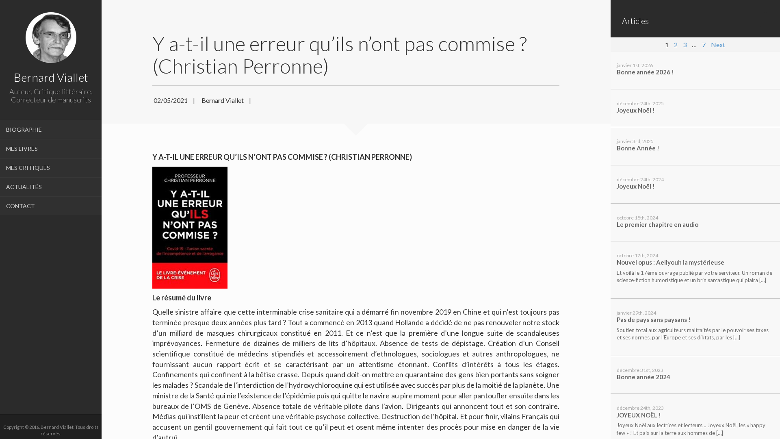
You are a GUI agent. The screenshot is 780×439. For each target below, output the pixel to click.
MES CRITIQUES (28, 167)
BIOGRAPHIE (24, 129)
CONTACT (20, 205)
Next (718, 44)
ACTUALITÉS (24, 186)
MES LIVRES (22, 148)
